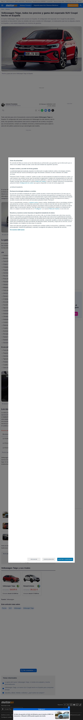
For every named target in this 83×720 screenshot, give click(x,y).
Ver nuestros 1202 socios (17, 229)
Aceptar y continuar (65, 559)
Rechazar (34, 559)
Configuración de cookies (27, 183)
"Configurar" (38, 208)
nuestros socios (33, 202)
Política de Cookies (40, 181)
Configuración (49, 559)
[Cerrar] (69, 707)
